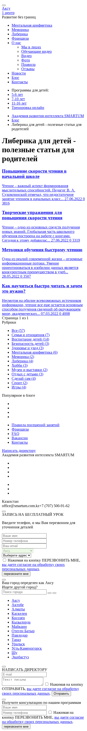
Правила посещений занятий (35, 425)
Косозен (18, 618)
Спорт (19, 383)
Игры (19, 387)
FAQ (15, 434)
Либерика (20, 34)
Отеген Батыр (23, 631)
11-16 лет (19, 103)
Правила (28, 64)
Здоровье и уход (28, 348)
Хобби (20, 365)
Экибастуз (20, 657)
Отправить (61, 693)
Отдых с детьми (27, 374)
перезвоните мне (16, 574)
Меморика (20, 30)
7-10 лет (18, 99)
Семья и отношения (31, 335)
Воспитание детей (30, 339)
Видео (26, 56)
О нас (16, 43)
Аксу (6, 8)
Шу (14, 653)
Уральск (18, 644)
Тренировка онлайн (28, 108)
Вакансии (20, 438)
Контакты (20, 82)
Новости (19, 73)
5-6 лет (17, 94)
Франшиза (20, 38)
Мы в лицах (31, 47)
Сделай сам (24, 378)
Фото (25, 60)
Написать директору (19, 451)
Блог (15, 78)
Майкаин (19, 626)
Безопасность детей (30, 344)
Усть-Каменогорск (27, 648)
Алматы (18, 609)
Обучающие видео (36, 51)
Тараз (16, 640)
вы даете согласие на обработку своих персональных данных (33, 567)
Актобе (18, 605)
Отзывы (28, 69)
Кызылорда (21, 622)
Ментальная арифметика (32, 25)
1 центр (8, 13)
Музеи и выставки (29, 370)
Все (18, 330)
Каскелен (19, 613)
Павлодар (20, 635)
